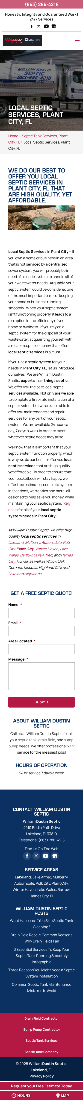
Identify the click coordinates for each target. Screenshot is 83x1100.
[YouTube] (46, 26)
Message (18, 659)
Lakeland (16, 542)
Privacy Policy (42, 1076)
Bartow (26, 555)
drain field (46, 739)
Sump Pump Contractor (41, 1029)
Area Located (22, 641)
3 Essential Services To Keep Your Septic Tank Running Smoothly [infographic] (41, 955)
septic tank (27, 739)
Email (14, 622)
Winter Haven (46, 548)
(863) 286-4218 (42, 4)
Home (13, 135)
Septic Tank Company (41, 1052)
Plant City (25, 548)
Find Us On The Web (41, 848)
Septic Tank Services (42, 1040)
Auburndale (51, 542)
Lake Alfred (42, 555)
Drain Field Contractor (41, 1018)
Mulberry (32, 542)
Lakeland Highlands (24, 573)
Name (15, 604)
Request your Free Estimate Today (41, 1085)
